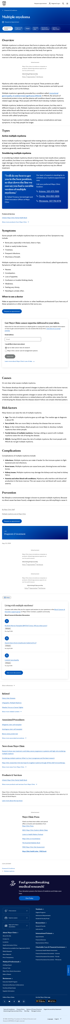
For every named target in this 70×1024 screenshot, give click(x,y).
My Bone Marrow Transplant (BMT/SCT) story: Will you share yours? (26, 625)
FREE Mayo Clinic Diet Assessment (33, 847)
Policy (24, 77)
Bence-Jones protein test (10, 734)
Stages (28, 28)
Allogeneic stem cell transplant (12, 724)
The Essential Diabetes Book (31, 843)
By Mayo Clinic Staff (8, 509)
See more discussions (14, 673)
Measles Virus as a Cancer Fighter (12, 707)
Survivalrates (35, 28)
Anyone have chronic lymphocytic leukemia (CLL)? (20, 643)
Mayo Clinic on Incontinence (31, 838)
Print (7, 597)
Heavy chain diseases (8, 698)
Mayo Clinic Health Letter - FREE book (34, 851)
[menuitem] (7, 28)
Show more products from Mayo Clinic (14, 222)
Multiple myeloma (16, 17)
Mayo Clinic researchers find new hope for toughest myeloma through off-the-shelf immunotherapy (33, 763)
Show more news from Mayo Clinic (13, 767)
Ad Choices (40, 77)
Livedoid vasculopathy (12, 660)
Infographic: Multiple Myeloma (11, 703)
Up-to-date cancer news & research (18, 347)
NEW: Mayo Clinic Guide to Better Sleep (35, 830)
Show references (7, 685)
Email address (9, 335)
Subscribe (10, 356)
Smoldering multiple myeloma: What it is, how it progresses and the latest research (28, 758)
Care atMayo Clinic (56, 28)
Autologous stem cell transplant (12, 729)
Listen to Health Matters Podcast (32, 834)
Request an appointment (12, 311)
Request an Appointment (12, 22)
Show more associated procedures (13, 738)
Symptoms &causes (7, 28)
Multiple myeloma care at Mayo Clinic (14, 514)
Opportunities (31, 77)
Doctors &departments (45, 28)
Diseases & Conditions (10, 10)
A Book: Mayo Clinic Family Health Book (14, 218)
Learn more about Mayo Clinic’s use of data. (18, 361)
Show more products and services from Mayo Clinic (18, 784)
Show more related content (10, 711)
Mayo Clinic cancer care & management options (22, 351)
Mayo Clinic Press (27, 826)
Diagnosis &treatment (18, 28)
